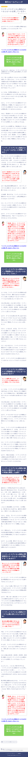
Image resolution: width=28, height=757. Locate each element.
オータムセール (4, 6)
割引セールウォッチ (14, 2)
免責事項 (19, 753)
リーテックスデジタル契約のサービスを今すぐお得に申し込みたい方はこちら (14, 61)
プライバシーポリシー (11, 753)
